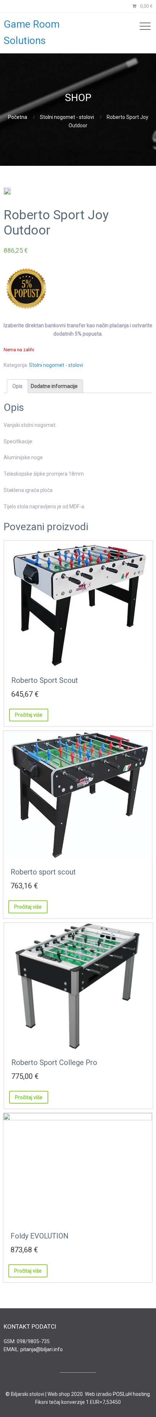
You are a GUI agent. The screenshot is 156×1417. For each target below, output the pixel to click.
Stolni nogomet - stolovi (67, 117)
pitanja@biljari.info (41, 1349)
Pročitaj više (28, 715)
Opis (17, 386)
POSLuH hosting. (132, 1394)
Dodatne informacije (54, 386)
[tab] (17, 386)
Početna (17, 117)
